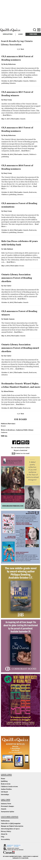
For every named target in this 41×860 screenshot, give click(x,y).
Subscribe (33, 34)
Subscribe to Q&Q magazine (11, 823)
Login (20, 34)
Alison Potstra (8, 391)
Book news (33, 192)
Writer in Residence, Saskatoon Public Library (17, 430)
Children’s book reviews (9, 786)
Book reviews (5, 784)
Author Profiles (6, 789)
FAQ (2, 837)
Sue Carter (7, 286)
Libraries (12, 83)
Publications (5, 821)
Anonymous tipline (7, 812)
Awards (25, 81)
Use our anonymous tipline (20, 448)
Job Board (4, 792)
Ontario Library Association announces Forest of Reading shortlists (16, 278)
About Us (4, 834)
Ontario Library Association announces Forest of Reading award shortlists (20, 348)
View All (4, 436)
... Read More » (27, 77)
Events (21, 266)
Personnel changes (7, 806)
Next (22, 49)
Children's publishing (8, 194)
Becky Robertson (10, 64)
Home (3, 779)
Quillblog (4, 781)
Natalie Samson (9, 319)
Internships (5, 794)
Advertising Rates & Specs (10, 829)
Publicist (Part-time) (8, 424)
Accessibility (5, 839)
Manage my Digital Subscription (12, 826)
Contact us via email (22, 453)
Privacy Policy (6, 831)
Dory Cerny (8, 100)
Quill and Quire (13, 31)
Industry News (6, 804)
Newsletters (8, 34)
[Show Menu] (39, 30)
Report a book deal (20, 450)
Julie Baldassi (8, 249)
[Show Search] (34, 30)
